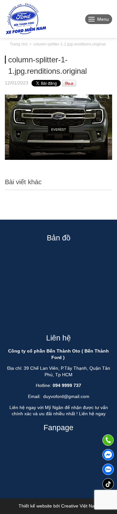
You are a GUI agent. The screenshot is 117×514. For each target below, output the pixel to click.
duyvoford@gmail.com (66, 396)
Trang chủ (19, 44)
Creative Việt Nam (79, 505)
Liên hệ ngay (92, 413)
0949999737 (108, 469)
